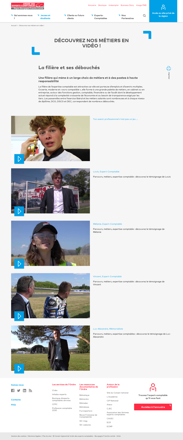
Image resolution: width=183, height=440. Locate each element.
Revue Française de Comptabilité (91, 416)
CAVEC (119, 418)
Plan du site (46, 436)
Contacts (16, 399)
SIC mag (91, 421)
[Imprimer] (169, 68)
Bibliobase (91, 407)
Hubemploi (114, 5)
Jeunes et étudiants (45, 17)
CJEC (119, 408)
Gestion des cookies (18, 436)
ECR (119, 422)
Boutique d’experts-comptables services (61, 399)
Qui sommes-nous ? (23, 17)
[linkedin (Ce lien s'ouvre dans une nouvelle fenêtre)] (24, 390)
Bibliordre (91, 399)
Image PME (141, 5)
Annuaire (92, 5)
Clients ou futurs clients (75, 17)
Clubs (64, 390)
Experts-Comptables (100, 17)
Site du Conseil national (117, 393)
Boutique (102, 5)
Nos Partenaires (128, 17)
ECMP (119, 426)
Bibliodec (91, 403)
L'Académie (119, 397)
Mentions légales (34, 436)
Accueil (14, 25)
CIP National (119, 400)
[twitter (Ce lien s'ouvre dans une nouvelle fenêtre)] (18, 390)
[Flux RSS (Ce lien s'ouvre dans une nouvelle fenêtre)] (30, 390)
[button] (50, 138)
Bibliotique (91, 395)
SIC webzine (91, 425)
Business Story (127, 5)
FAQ (13, 404)
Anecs (119, 404)
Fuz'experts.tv (91, 411)
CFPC (54, 404)
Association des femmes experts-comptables (119, 413)
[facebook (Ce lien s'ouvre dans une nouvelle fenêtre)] (12, 390)
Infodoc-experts (64, 394)
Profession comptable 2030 (62, 409)
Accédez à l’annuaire (153, 406)
